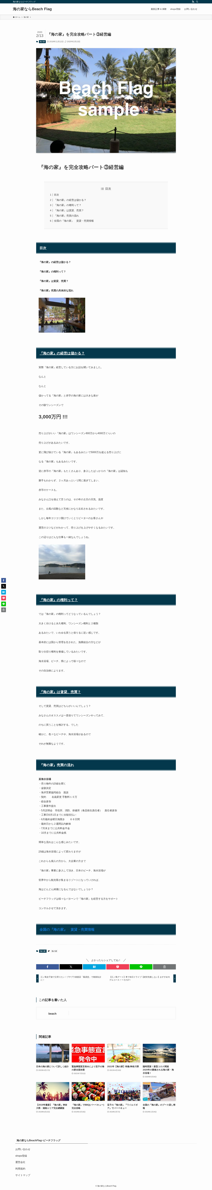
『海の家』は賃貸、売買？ (69, 210)
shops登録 (21, 1155)
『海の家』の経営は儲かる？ (70, 200)
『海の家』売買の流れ (66, 215)
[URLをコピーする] (164, 966)
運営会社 (20, 1162)
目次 (56, 194)
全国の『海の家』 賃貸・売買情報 (74, 220)
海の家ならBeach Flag (32, 9)
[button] (47, 966)
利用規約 (20, 1168)
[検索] (197, 1)
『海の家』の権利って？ (67, 205)
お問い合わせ (22, 1149)
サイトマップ (22, 1175)
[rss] (193, 1)
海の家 (42, 42)
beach (52, 1013)
